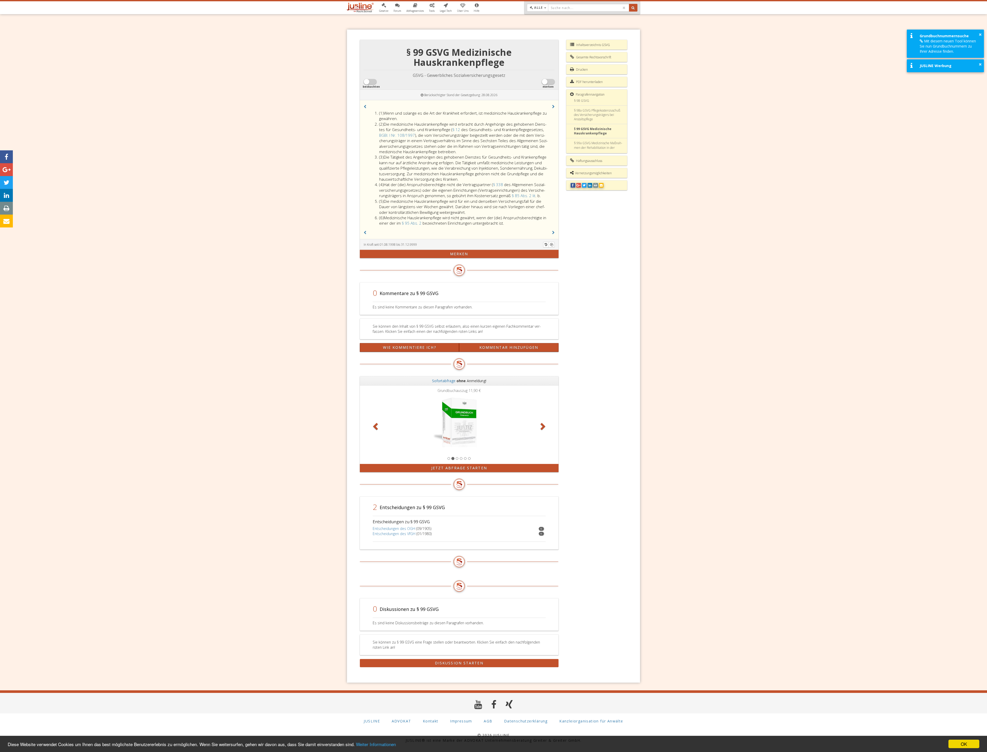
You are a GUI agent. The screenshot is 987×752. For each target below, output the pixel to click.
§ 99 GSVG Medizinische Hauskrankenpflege (592, 131)
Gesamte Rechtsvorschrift (593, 57)
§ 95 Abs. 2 (412, 223)
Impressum (461, 721)
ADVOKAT (401, 721)
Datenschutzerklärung (526, 721)
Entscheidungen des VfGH (394, 533)
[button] (383, 7)
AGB (488, 721)
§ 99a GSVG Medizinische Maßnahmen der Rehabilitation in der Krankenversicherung (598, 147)
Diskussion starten (459, 663)
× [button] (980, 34)
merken (459, 253)
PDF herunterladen (589, 82)
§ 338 (498, 184)
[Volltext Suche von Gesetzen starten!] (633, 8)
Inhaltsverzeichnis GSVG (592, 45)
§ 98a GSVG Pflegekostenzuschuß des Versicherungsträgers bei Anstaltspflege (597, 114)
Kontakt (430, 721)
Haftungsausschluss (588, 161)
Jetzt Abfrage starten (459, 467)
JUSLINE (372, 721)
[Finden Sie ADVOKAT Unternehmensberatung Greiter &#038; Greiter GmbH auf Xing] (509, 704)
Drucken (581, 69)
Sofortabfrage (443, 380)
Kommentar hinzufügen (508, 347)
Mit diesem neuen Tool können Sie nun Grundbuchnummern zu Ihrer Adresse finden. (948, 46)
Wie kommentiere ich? (409, 347)
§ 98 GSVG (581, 100)
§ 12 (456, 129)
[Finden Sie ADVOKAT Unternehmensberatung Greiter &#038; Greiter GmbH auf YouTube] (478, 704)
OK (964, 744)
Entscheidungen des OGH (394, 528)
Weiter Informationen (376, 744)
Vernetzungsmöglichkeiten (593, 173)
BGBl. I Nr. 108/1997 (397, 135)
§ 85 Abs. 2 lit (523, 195)
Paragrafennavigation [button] (590, 94)
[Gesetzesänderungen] (546, 244)
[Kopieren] (552, 244)
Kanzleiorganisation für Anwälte (591, 721)
